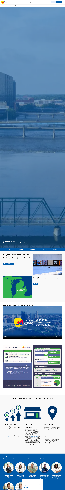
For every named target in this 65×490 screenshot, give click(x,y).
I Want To (59, 2)
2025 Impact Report (6, 390)
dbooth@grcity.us (32, 476)
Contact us (10, 436)
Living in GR (20, 2)
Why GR (35, 283)
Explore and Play (28, 2)
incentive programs (34, 436)
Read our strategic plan (8, 263)
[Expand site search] (63, 2)
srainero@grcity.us (8, 477)
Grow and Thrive (36, 2)
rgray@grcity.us (21, 477)
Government (43, 2)
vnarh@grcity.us (56, 479)
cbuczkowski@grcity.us (44, 478)
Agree (26, 487)
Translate (53, 2)
